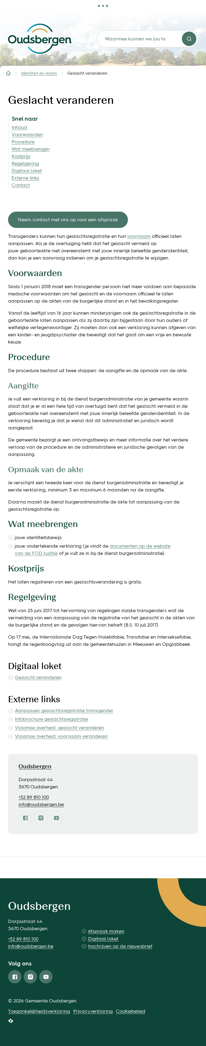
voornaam (138, 236)
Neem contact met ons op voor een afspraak (68, 220)
